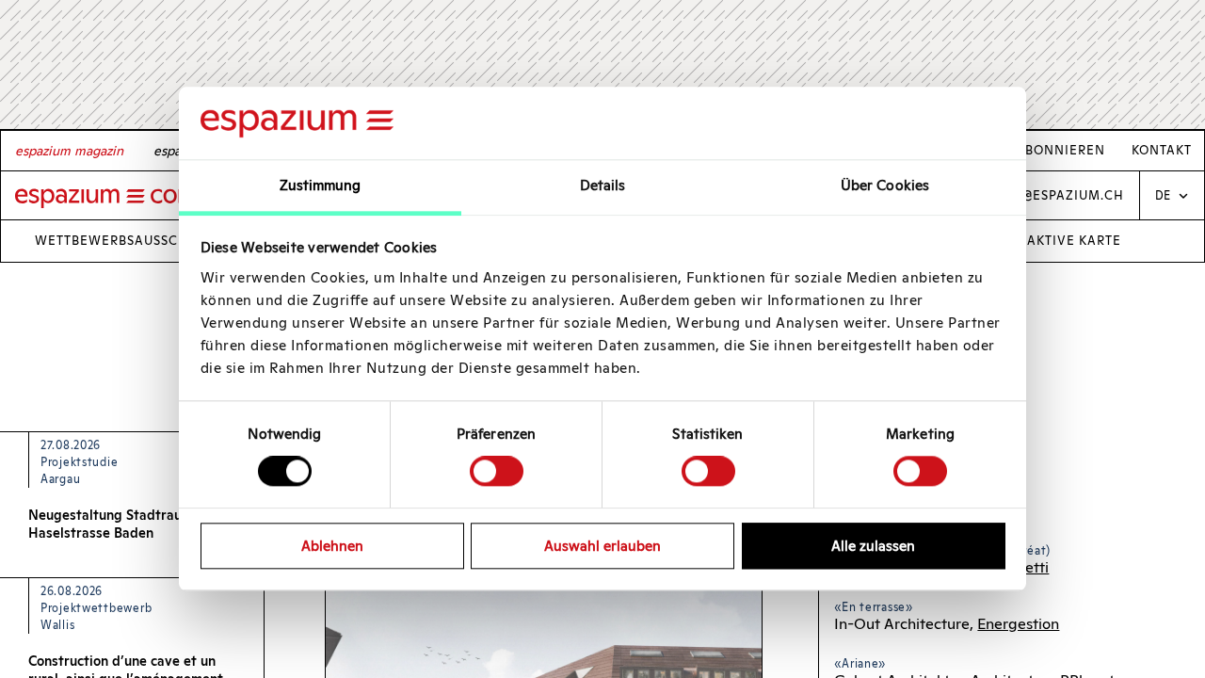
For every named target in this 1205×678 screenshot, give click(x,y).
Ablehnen (332, 546)
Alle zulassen (873, 546)
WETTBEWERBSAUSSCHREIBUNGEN (151, 241)
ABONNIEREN (1060, 150)
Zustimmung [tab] (321, 185)
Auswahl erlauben (602, 546)
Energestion (1018, 624)
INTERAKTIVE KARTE (1054, 241)
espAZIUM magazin (69, 150)
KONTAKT (1162, 150)
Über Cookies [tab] (885, 185)
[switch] (496, 471)
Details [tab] (603, 185)
